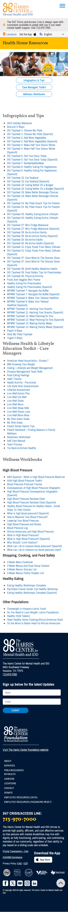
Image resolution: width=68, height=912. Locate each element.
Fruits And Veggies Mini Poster (23, 280)
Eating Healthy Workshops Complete (26, 585)
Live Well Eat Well (16, 397)
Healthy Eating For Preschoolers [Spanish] (29, 287)
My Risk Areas (15, 422)
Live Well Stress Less (18, 411)
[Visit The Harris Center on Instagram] (27, 883)
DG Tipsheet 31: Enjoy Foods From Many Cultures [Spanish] (33, 252)
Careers (9, 778)
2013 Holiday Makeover (19, 123)
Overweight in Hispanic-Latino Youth (26, 609)
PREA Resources (14, 770)
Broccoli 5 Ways (15, 127)
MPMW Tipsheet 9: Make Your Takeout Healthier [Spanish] (28, 303)
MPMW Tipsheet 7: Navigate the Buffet (28, 290)
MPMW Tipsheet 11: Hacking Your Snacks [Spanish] (35, 312)
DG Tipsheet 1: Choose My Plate (24, 130)
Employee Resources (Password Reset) (27, 802)
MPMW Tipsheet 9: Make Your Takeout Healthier (33, 298)
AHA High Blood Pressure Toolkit (24, 480)
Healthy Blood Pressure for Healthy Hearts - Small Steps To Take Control (33, 508)
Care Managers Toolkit (34, 87)
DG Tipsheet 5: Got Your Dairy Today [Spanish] (32, 159)
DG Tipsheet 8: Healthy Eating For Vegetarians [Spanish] (32, 172)
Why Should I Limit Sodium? (22, 542)
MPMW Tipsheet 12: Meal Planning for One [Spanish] (35, 320)
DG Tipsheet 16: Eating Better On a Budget (30, 185)
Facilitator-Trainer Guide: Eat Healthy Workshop (32, 589)
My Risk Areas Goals (18, 419)
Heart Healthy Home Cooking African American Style (35, 620)
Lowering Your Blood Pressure (23, 521)
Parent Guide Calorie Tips (21, 426)
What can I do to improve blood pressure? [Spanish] (34, 546)
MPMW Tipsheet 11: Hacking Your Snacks (29, 309)
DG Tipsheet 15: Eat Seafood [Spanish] (28, 181)
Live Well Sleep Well (18, 408)
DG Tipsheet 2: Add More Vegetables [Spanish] (32, 141)
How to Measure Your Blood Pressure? (27, 517)
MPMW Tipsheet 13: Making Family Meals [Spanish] (35, 327)
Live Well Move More (18, 415)
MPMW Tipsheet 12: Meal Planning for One (30, 316)
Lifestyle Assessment (18, 390)
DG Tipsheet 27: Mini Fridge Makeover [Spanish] (33, 229)
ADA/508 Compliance (12, 857)
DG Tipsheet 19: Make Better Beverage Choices (32, 192)
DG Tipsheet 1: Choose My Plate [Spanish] (30, 134)
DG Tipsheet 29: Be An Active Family (27, 232)
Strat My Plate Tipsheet (19, 334)
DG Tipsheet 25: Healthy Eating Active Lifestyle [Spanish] (32, 219)
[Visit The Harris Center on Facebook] (5, 883)
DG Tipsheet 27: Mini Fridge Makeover (27, 225)
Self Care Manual (16, 441)
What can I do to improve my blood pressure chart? (34, 550)
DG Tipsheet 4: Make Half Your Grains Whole (31, 145)
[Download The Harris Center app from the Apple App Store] (35, 34)
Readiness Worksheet (18, 437)
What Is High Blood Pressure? (23, 535)
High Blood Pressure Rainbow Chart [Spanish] (31, 502)
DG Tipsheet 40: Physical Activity (25, 276)
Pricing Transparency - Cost (15, 851)
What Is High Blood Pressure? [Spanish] (28, 539)
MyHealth (9, 774)
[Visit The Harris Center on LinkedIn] (34, 883)
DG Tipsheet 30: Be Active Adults (25, 240)
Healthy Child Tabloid (18, 616)
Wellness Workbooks (34, 94)
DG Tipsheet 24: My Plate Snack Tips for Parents (33, 203)
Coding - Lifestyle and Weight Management (30, 368)
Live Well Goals (15, 401)
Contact (9, 788)
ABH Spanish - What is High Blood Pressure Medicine (36, 477)
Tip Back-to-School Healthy (21, 448)
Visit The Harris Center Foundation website (25, 750)
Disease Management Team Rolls (25, 371)
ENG (19, 863)
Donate (8, 792)
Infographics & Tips (34, 80)
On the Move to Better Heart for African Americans (33, 623)
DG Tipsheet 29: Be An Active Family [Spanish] (32, 236)
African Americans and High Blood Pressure (30, 531)
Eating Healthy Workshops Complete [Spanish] (32, 593)
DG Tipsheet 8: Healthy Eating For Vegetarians (32, 167)
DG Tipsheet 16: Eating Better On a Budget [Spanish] (35, 189)
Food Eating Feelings (18, 375)
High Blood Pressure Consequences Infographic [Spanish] (32, 493)
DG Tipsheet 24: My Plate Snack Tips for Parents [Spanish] (33, 208)
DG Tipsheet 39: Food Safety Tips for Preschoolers (34, 272)
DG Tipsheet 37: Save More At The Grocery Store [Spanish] (33, 263)
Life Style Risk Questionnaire (22, 386)
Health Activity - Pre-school (21, 382)
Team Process (14, 444)
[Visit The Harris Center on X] (12, 883)
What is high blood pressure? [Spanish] (28, 513)
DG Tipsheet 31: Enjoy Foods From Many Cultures (33, 247)
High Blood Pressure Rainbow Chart (26, 499)
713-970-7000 (10, 674)
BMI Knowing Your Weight (21, 364)
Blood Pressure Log (17, 528)
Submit (16, 710)
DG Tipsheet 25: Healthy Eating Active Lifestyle (32, 214)
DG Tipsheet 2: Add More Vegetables (26, 138)
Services (9, 765)
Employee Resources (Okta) (20, 797)
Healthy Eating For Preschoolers (24, 283)
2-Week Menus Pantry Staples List (25, 573)
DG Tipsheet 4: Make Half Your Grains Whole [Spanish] (31, 150)
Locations (11, 34)
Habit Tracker (14, 379)
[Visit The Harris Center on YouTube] (20, 883)
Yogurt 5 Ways (14, 338)
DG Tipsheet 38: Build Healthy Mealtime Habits (32, 269)
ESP (26, 863)
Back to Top (60, 883)
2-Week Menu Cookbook (20, 562)
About (7, 761)
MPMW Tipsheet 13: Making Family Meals (29, 323)
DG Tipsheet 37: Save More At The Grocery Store (33, 258)
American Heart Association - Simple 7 (27, 361)
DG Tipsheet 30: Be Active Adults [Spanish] (30, 243)
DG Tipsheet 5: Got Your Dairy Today (27, 156)
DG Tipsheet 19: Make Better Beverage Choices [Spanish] (32, 197)
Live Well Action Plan (18, 393)
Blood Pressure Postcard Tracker (24, 484)
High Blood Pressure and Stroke (24, 524)
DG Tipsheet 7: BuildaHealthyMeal (25, 163)
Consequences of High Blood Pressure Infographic (33, 488)
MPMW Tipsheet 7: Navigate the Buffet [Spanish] (33, 294)
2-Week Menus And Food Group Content (28, 566)
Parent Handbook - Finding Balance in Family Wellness (31, 431)
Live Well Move (15, 404)
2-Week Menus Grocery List (22, 569)
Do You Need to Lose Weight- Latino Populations (33, 612)
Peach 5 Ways (14, 331)
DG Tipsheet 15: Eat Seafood (22, 178)
